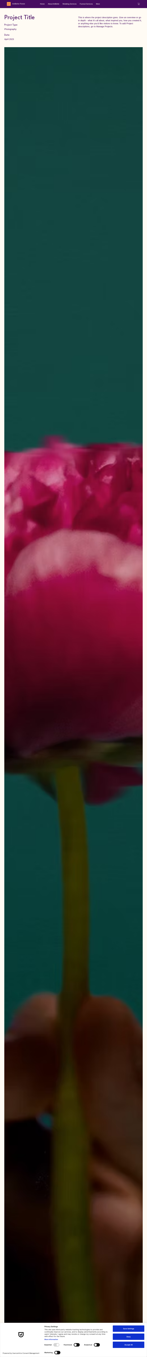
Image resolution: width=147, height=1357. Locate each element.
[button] (139, 4)
